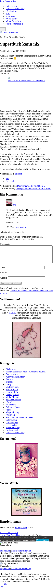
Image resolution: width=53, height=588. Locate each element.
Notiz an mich (12, 430)
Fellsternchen (12, 425)
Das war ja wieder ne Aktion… (31, 186)
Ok (5, 584)
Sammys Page (21, 527)
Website (3, 278)
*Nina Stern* (12, 18)
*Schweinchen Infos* (15, 377)
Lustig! (9, 384)
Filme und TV (12, 392)
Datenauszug (11, 6)
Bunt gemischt (12, 374)
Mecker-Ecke (12, 389)
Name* (3, 267)
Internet (18, 174)
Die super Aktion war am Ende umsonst (33, 188)
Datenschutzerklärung (15, 8)
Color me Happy (13, 407)
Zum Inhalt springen (9, 1)
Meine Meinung (13, 427)
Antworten (21, 227)
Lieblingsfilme (12, 394)
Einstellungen (42, 540)
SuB (8, 13)
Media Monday (12, 397)
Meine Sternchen (13, 21)
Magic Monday (12, 412)
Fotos (8, 410)
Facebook (10, 181)
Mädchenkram (12, 387)
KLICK (12, 313)
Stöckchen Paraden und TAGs (19, 417)
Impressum (10, 16)
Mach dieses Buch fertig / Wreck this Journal (26, 371)
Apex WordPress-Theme (11, 535)
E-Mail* (3, 272)
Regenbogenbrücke (14, 24)
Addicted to (11, 404)
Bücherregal (11, 369)
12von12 (10, 402)
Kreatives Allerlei (13, 399)
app (7, 178)
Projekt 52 (10, 415)
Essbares (9, 379)
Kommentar (5, 244)
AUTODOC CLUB (9, 532)
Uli (14, 205)
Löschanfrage (12, 11)
